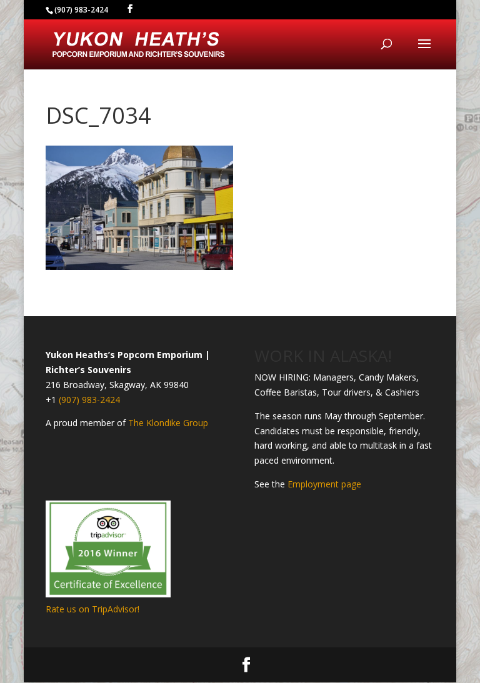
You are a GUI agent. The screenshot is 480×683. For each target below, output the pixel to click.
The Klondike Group (168, 423)
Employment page (324, 484)
